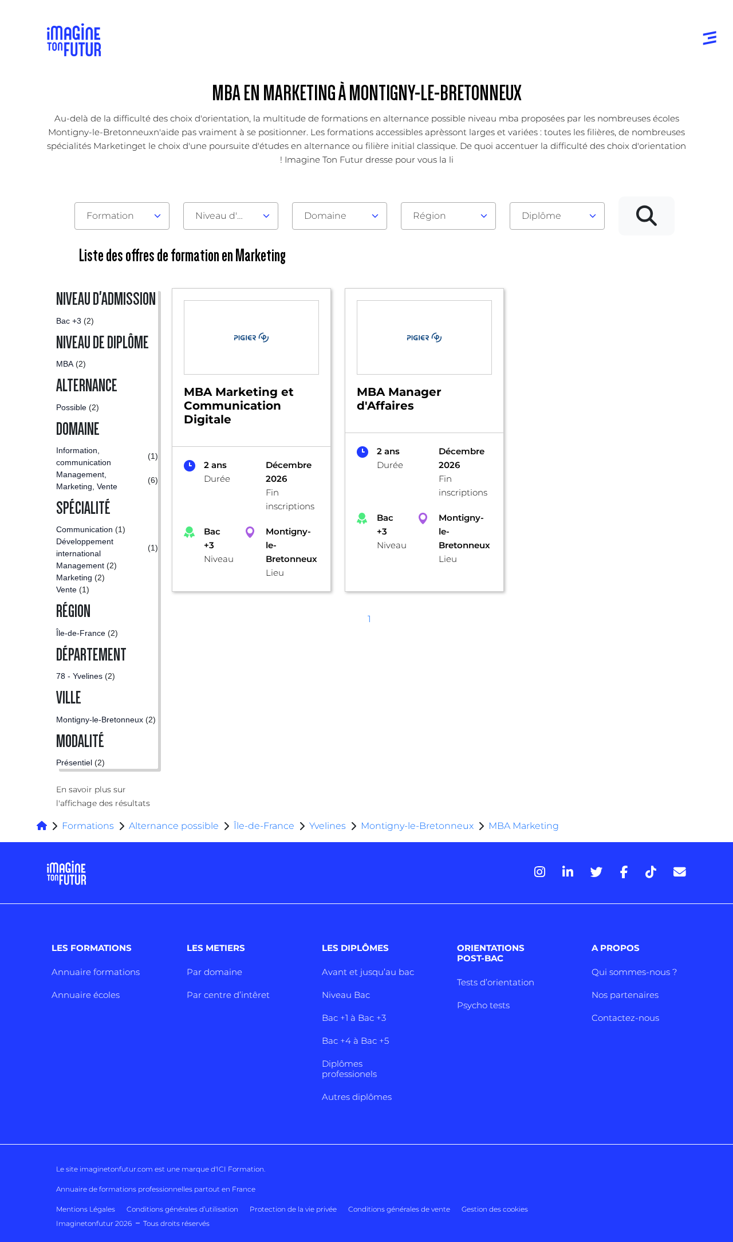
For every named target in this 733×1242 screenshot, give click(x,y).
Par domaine (214, 971)
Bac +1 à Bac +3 (354, 1017)
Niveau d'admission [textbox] (226, 215)
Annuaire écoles (86, 994)
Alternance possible (174, 825)
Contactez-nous (625, 1017)
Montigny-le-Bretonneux (417, 825)
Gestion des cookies (495, 1209)
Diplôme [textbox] (541, 215)
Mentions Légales (85, 1209)
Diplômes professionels (349, 1068)
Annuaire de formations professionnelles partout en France (155, 1189)
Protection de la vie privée (293, 1209)
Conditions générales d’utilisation (182, 1209)
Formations (88, 825)
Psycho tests (483, 1005)
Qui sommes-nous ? (634, 971)
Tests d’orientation (495, 982)
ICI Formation (240, 1169)
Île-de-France (264, 825)
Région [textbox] (429, 215)
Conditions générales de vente (399, 1209)
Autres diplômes (357, 1096)
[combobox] (122, 216)
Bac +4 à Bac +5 (355, 1040)
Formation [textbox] (110, 215)
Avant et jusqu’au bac (368, 971)
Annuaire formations (96, 971)
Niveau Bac (346, 994)
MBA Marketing (523, 825)
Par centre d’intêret (228, 994)
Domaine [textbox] (325, 215)
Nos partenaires (625, 994)
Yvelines (327, 825)
